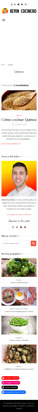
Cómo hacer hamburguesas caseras (19, 311)
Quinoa (19, 115)
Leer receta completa (9, 144)
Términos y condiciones (26, 406)
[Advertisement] (19, 43)
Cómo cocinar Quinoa (19, 120)
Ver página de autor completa (19, 214)
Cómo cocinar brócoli (19, 282)
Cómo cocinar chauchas (19, 340)
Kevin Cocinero (22, 403)
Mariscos (19, 366)
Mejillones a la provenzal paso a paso (19, 369)
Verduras (19, 280)
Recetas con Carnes (22, 309)
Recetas (12, 309)
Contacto (19, 408)
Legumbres (19, 338)
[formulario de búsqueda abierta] (26, 5)
